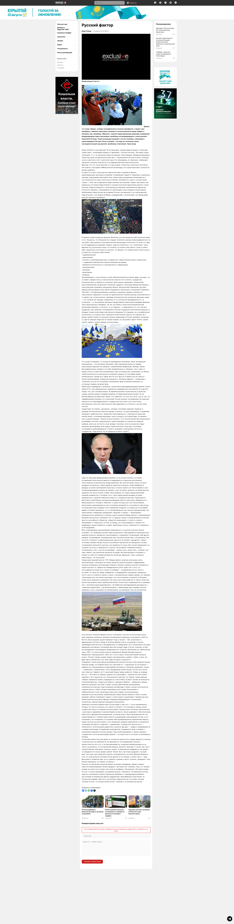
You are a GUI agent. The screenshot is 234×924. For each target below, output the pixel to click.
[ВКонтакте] (83, 790)
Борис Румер (86, 31)
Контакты (60, 65)
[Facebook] (155, 3)
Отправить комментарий (92, 861)
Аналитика (61, 37)
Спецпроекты (62, 48)
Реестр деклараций (64, 52)
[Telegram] (165, 3)
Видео (59, 45)
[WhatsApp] (89, 790)
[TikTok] (176, 3)
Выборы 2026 (61, 58)
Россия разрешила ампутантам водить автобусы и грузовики (93, 812)
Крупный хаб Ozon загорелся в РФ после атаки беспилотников (139, 812)
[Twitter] (94, 790)
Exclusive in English (64, 33)
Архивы (60, 41)
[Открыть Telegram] (229, 918)
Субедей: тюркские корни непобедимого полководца (163, 54)
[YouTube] (170, 3)
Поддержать (133, 3)
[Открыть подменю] (74, 36)
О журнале (60, 68)
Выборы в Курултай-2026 (63, 28)
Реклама (60, 62)
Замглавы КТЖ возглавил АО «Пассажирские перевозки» (165, 30)
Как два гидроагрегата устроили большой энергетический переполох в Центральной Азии (165, 42)
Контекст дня (62, 24)
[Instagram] (160, 3)
